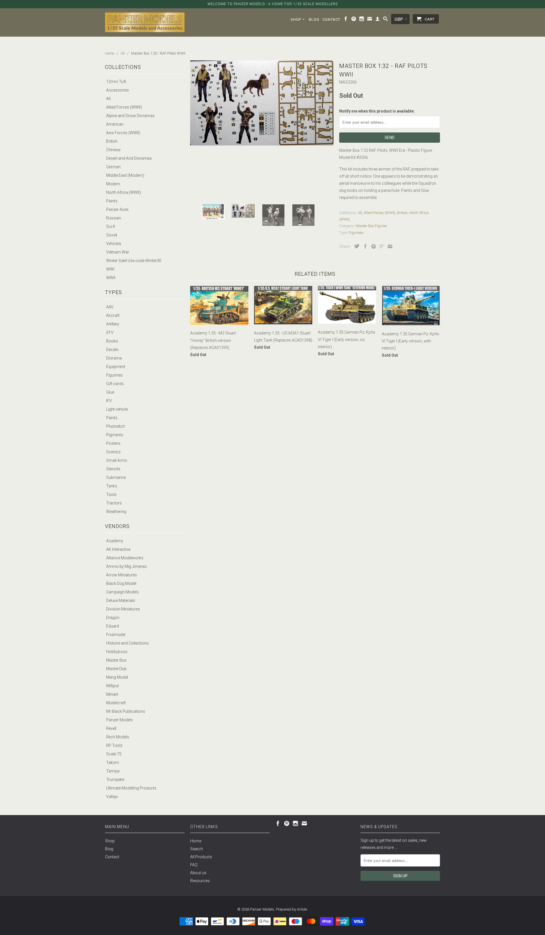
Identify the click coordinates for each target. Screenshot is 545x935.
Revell (111, 728)
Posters (113, 443)
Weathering (116, 511)
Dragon (113, 617)
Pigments (114, 435)
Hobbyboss (116, 651)
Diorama (114, 358)
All (108, 98)
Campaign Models (122, 592)
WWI (110, 269)
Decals (112, 349)
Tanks (111, 486)
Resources (200, 880)
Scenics (113, 452)
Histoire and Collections (127, 643)
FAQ (194, 865)
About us (198, 872)
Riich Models (117, 737)
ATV (110, 332)
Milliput (112, 685)
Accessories (117, 90)
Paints (112, 201)
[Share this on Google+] (380, 246)
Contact (331, 19)
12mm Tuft (116, 81)
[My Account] (377, 19)
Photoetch (115, 426)
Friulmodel (115, 634)
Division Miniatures (123, 609)
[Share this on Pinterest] (372, 246)
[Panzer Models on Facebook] (345, 19)
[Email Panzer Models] (369, 19)
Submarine (116, 477)
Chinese (113, 149)
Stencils (113, 469)
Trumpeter (115, 779)
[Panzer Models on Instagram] (361, 19)
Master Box (116, 660)
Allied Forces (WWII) (124, 107)
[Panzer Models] (145, 22)
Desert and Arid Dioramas (129, 158)
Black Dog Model (121, 583)
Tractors (114, 503)
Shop (298, 19)
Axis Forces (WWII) (123, 132)
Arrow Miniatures (121, 575)
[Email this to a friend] (388, 246)
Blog (314, 19)
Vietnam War (117, 252)
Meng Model (117, 677)
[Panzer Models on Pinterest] (353, 19)
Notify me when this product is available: (377, 111)
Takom (112, 762)
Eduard (112, 626)
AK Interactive (118, 549)
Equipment (115, 366)
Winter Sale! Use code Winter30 (133, 260)
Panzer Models (119, 720)
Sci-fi (110, 226)
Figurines (114, 375)
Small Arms (116, 460)
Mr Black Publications (125, 711)
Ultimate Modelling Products (131, 788)
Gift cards (115, 383)
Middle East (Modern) (125, 175)
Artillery (112, 324)
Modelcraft (116, 703)
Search (196, 849)
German (113, 167)
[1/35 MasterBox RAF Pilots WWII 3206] (262, 103)
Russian (113, 218)
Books (112, 341)
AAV (110, 307)
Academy (114, 541)
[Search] (385, 19)
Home (195, 841)
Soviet (111, 235)
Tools (111, 494)
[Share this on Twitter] (355, 246)
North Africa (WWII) (123, 192)
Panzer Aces (117, 209)
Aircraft (113, 315)
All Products (201, 857)
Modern (113, 184)
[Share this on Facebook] (364, 246)
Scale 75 (113, 754)
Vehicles (113, 243)
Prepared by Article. (292, 909)
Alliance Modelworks (124, 558)
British (112, 141)
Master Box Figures (371, 226)
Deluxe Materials (120, 600)
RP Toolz (114, 745)
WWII (110, 277)
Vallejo (112, 796)
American (114, 124)
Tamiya (113, 771)
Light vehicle (117, 409)
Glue (110, 392)
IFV (109, 400)
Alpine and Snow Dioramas (130, 115)
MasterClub (116, 668)
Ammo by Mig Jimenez (126, 566)
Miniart (112, 694)
